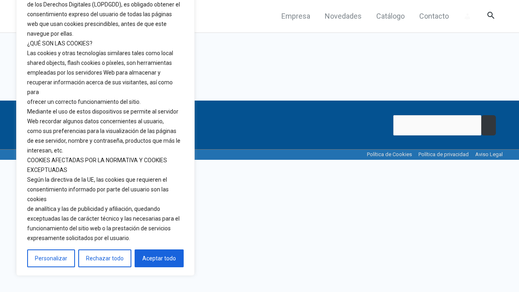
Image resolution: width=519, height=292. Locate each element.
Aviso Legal (489, 154)
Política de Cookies (389, 154)
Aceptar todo (159, 258)
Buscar (488, 125)
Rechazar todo (105, 258)
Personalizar (51, 258)
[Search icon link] (490, 16)
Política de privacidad (443, 154)
